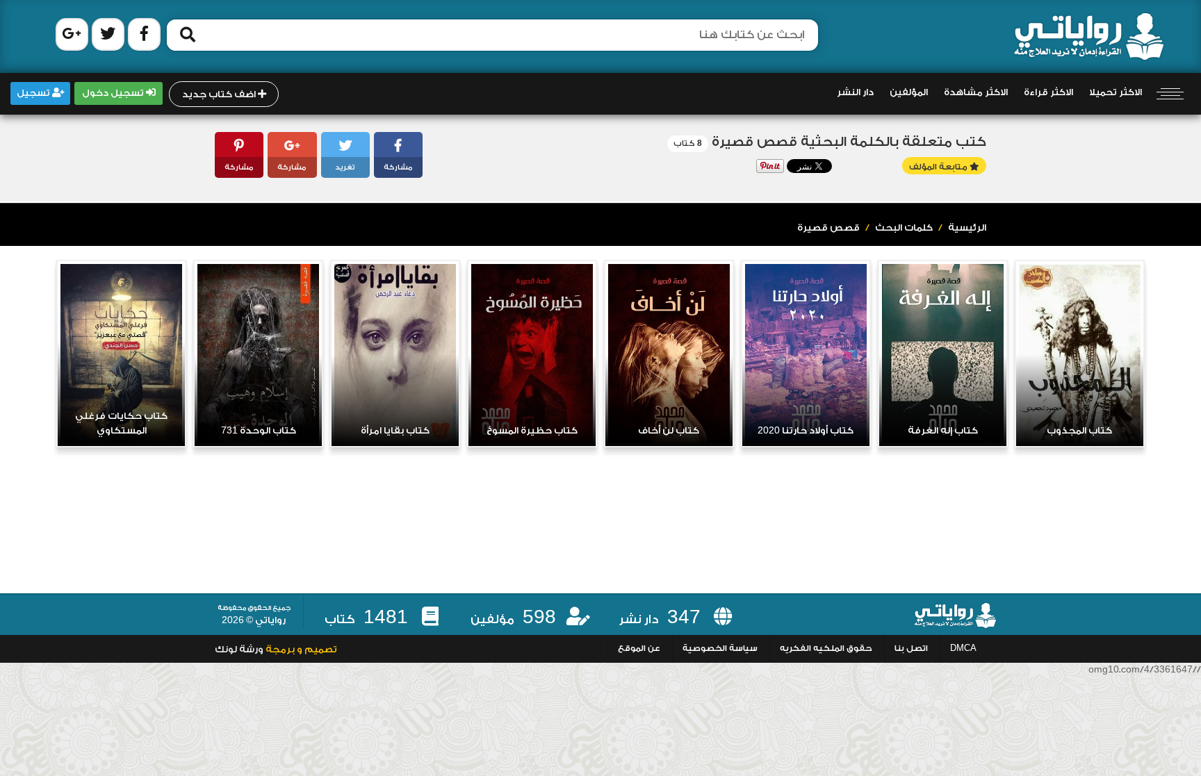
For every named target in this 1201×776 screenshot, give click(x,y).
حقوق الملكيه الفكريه (826, 648)
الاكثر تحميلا (1115, 92)
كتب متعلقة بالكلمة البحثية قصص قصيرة (849, 142)
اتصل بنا (911, 648)
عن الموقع (639, 648)
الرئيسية (967, 228)
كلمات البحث (904, 228)
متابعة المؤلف (939, 167)
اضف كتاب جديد (220, 94)
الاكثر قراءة (1048, 92)
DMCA (963, 648)
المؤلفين (909, 92)
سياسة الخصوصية (720, 648)
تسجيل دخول (114, 93)
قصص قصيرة (828, 228)
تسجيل (34, 93)
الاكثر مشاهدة (976, 92)
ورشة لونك (239, 650)
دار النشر (855, 92)
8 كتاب (687, 143)
